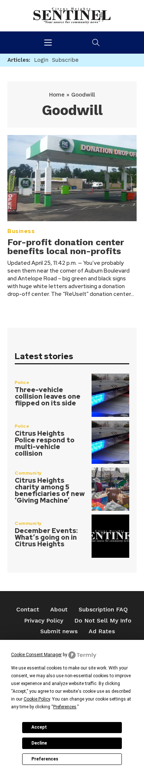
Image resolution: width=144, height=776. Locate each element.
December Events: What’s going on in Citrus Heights (46, 537)
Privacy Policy (43, 620)
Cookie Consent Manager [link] (36, 654)
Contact (27, 609)
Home (57, 94)
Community (28, 473)
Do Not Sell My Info (102, 620)
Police (22, 382)
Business (21, 231)
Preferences (44, 759)
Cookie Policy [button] (37, 699)
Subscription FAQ (103, 609)
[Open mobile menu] (48, 42)
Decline (39, 743)
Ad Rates (102, 631)
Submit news (59, 631)
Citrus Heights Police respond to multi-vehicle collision (45, 443)
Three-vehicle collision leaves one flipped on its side (47, 396)
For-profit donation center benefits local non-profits (65, 246)
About (59, 609)
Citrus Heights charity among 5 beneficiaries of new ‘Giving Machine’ (50, 490)
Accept (39, 727)
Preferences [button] (64, 706)
